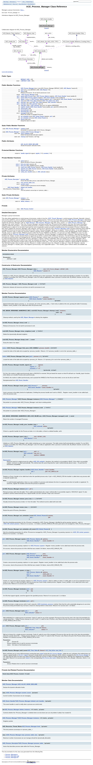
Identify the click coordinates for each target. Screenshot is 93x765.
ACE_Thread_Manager (55, 218)
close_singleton (25, 133)
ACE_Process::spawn (37, 545)
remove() (27, 658)
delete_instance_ (25, 201)
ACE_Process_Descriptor (12, 179)
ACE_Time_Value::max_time (50, 100)
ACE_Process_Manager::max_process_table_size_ (22, 735)
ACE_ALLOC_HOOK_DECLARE (29, 144)
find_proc (23, 164)
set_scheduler (25, 116)
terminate (23, 110)
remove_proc (24, 170)
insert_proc (24, 167)
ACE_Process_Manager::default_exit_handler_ (30, 701)
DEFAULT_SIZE (25, 79)
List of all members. (7, 72)
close (22, 91)
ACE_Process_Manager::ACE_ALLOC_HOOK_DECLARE (20, 684)
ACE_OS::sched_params (11, 523)
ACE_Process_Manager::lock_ (31, 726)
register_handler (25, 107)
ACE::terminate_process (45, 604)
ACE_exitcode (52, 102)
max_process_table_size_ (28, 182)
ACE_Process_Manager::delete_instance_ (18, 709)
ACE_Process (29, 96)
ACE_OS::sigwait (23, 655)
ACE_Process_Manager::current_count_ (19, 692)
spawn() (42, 653)
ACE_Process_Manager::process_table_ (31, 743)
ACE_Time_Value (32, 100)
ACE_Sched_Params (38, 116)
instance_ (23, 198)
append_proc (24, 168)
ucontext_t (46, 153)
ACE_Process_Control (27, 209)
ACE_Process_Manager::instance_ (29, 718)
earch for (76, 1)
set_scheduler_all (26, 118)
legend (46, 28)
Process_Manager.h (11, 754)
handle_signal (25, 153)
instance (23, 128)
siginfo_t (38, 153)
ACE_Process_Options (43, 96)
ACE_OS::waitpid (39, 461)
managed (23, 113)
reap (22, 105)
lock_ (22, 189)
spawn (22, 96)
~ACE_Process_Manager (28, 94)
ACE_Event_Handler (60, 96)
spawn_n (23, 99)
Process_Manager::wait (62, 228)
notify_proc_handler (26, 172)
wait (22, 100)
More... (22, 10)
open (22, 90)
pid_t (18, 96)
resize (22, 161)
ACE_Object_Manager (27, 317)
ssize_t (18, 164)
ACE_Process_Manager (27, 88)
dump (22, 119)
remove (23, 108)
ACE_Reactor (67, 88)
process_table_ (25, 179)
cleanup (23, 136)
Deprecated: (7, 460)
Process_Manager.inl (11, 757)
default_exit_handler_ (27, 187)
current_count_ (25, 184)
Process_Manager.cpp (12, 756)
